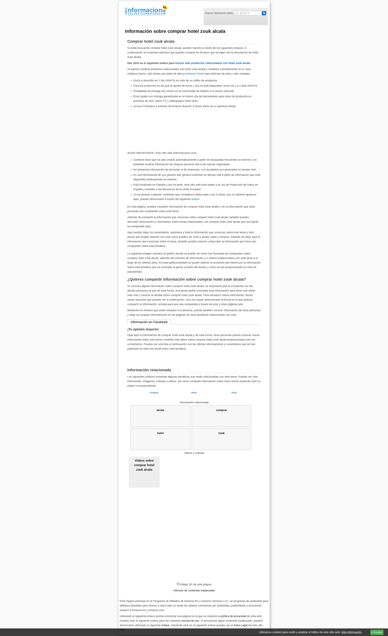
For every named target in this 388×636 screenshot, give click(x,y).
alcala (160, 410)
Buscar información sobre (219, 13)
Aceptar (378, 632)
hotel (160, 433)
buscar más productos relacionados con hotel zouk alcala (212, 63)
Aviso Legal (240, 625)
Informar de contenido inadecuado (194, 590)
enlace (195, 199)
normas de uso (190, 620)
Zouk (234, 392)
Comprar (154, 392)
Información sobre (175, 31)
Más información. (351, 632)
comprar (221, 410)
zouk (221, 433)
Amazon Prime (195, 73)
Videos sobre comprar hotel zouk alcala (144, 465)
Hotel (194, 392)
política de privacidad (233, 616)
